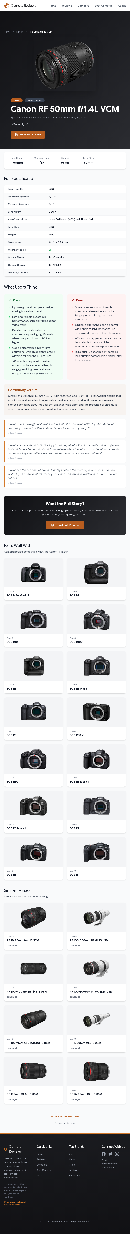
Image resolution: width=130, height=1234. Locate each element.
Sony (72, 1153)
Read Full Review (30, 134)
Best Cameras (103, 5)
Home (52, 5)
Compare (83, 5)
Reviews (66, 5)
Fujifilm (73, 1170)
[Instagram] (117, 1154)
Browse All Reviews (65, 1123)
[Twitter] (110, 1154)
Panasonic (74, 1175)
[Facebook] (104, 1154)
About (122, 5)
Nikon (72, 1164)
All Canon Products (66, 1116)
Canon (19, 31)
